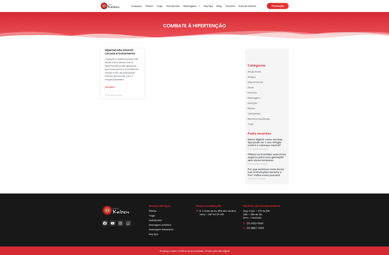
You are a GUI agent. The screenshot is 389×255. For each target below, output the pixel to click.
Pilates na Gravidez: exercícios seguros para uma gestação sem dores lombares (267, 157)
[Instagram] (120, 223)
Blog (219, 6)
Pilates (149, 6)
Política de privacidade (191, 251)
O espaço (136, 6)
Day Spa (208, 6)
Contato (230, 6)
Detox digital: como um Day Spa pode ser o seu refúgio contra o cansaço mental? (265, 142)
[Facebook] (105, 223)
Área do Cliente (247, 6)
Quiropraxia (173, 6)
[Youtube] (113, 223)
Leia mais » (110, 87)
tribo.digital (223, 251)
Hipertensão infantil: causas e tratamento (120, 51)
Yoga (160, 6)
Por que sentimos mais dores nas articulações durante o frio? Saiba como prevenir (266, 172)
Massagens (189, 6)
